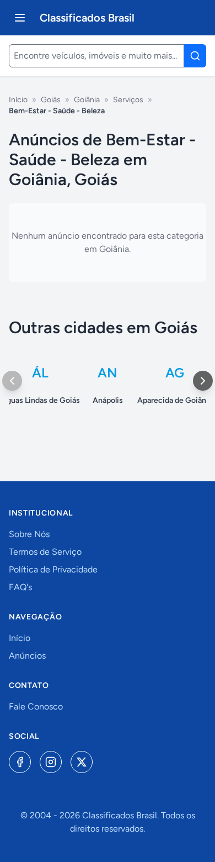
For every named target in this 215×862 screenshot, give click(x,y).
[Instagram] (51, 762)
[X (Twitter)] (82, 762)
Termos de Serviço (45, 551)
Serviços (128, 99)
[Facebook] (20, 762)
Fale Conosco (36, 706)
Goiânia (87, 99)
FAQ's (20, 587)
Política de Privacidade (53, 569)
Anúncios (27, 655)
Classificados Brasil (87, 17)
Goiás (51, 99)
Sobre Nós (29, 534)
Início (18, 99)
